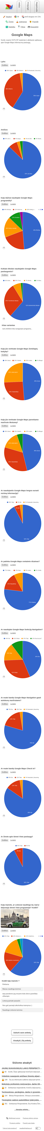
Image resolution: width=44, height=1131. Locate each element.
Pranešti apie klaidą (28, 1123)
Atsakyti (9, 17)
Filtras (23, 27)
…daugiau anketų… (22, 1109)
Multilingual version (14, 1118)
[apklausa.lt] (9, 7)
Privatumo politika (15, 1123)
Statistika (11, 27)
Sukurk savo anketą (22, 1033)
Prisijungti (28, 6)
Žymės (11, 22)
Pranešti (35, 22)
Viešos (19, 5)
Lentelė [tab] (13, 65)
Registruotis (37, 7)
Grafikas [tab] (5, 65)
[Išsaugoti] (4, 109)
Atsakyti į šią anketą (22, 1041)
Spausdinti (34, 27)
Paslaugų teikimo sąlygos (30, 1118)
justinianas (23, 22)
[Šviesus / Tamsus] (38, 1128)
